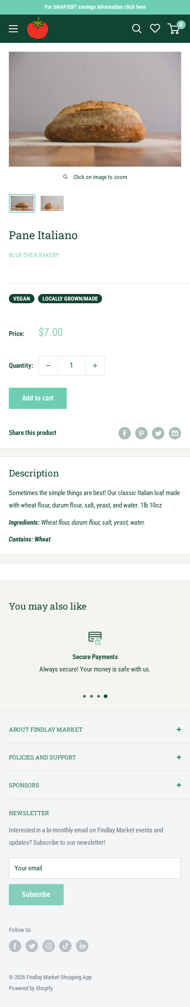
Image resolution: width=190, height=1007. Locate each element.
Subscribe (36, 894)
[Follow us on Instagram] (48, 946)
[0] (173, 28)
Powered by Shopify (31, 988)
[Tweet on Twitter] (158, 433)
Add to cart (37, 398)
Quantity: (21, 366)
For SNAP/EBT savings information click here (95, 7)
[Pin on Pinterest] (141, 433)
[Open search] (137, 29)
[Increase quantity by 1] (95, 365)
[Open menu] (13, 28)
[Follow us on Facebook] (15, 946)
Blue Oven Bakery (34, 255)
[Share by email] (175, 433)
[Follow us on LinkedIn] (82, 946)
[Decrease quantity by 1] (48, 365)
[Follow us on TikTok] (65, 946)
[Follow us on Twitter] (32, 946)
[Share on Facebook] (124, 433)
